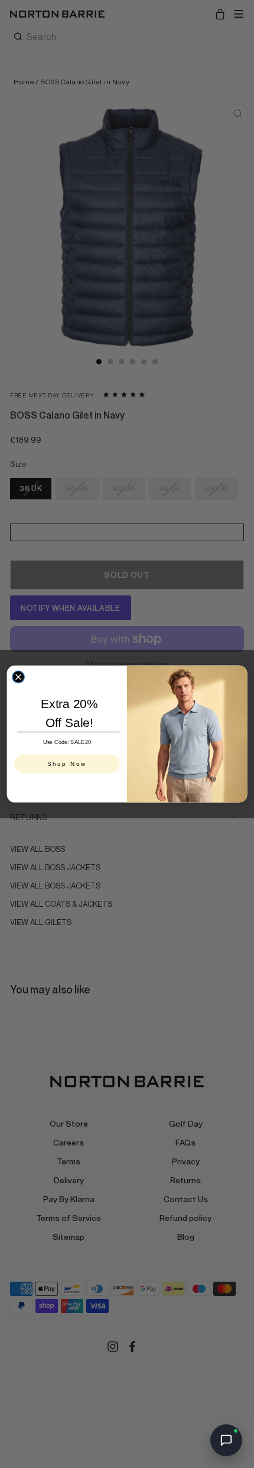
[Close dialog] (18, 677)
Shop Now (67, 764)
